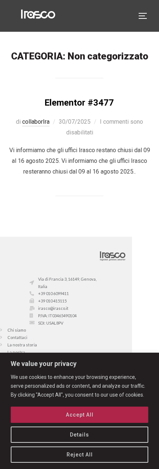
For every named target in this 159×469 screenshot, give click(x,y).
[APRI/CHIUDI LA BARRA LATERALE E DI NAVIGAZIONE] (145, 16)
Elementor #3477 (79, 102)
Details (79, 435)
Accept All (80, 415)
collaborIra (36, 121)
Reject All (80, 455)
